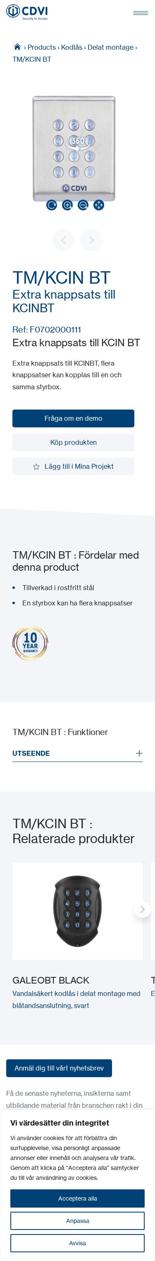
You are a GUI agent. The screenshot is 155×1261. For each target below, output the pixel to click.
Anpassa (77, 1220)
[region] (77, 1185)
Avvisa (77, 1243)
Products (42, 47)
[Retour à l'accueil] (27, 12)
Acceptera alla (77, 1198)
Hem (17, 46)
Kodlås (71, 47)
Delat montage (111, 47)
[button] (142, 909)
